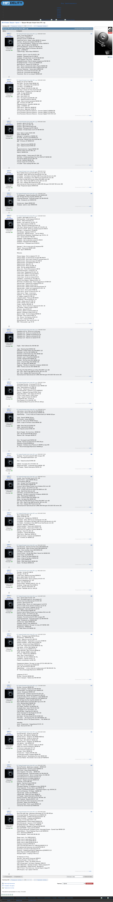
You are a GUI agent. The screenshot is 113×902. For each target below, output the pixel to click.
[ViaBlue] (6, 895)
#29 (91, 409)
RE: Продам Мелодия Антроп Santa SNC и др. (27, 33)
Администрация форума (8, 898)
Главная (59, 7)
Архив (17, 22)
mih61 (8, 33)
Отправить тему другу (9, 885)
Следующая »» (18, 876)
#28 (91, 382)
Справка (54, 898)
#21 (91, 33)
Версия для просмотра (9, 883)
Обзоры (59, 11)
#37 (91, 685)
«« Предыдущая (8, 876)
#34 (91, 570)
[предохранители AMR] (2, 895)
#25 (91, 193)
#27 (91, 329)
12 (34, 26)
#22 (91, 80)
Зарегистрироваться (71, 3)
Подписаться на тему (9, 887)
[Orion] (110, 57)
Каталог (59, 17)
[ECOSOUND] (8, 895)
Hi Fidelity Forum (32, 900)
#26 (91, 215)
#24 (91, 171)
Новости (59, 9)
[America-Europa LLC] (4, 895)
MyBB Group (19, 900)
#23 (91, 121)
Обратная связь (32, 898)
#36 (91, 634)
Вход (62, 3)
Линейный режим (88, 28)
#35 (91, 596)
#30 (91, 454)
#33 (91, 545)
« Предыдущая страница (15, 26)
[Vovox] (12, 895)
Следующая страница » (42, 26)
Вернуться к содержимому (44, 898)
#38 (91, 731)
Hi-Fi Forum (5, 22)
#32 (91, 513)
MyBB (8, 900)
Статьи (59, 12)
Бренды (59, 15)
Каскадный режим (79, 28)
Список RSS (70, 898)
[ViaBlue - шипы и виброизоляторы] (10, 895)
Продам (12, 22)
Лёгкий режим (61, 898)
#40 (91, 811)
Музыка (59, 14)
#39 (91, 765)
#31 (91, 476)
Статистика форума (21, 898)
